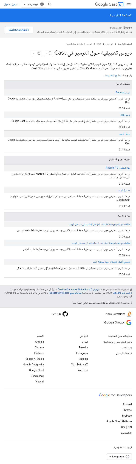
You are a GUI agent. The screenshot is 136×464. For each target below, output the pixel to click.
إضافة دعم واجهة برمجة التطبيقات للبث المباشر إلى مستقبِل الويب (101, 243)
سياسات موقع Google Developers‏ (65, 293)
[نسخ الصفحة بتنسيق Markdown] (39, 53)
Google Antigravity (33, 364)
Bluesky (83, 347)
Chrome (39, 347)
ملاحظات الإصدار (124, 353)
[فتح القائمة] (128, 4)
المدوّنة (84, 341)
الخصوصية (119, 447)
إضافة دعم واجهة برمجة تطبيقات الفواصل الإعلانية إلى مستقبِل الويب (99, 224)
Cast (113, 4)
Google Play (37, 375)
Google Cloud (36, 370)
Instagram (82, 353)
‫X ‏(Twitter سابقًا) (79, 364)
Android (39, 341)
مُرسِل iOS (125, 114)
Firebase (39, 353)
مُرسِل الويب (124, 133)
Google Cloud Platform (119, 421)
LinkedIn (83, 358)
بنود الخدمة (126, 347)
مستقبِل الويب (124, 190)
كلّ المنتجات (126, 432)
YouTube (83, 370)
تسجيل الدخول (11, 4)
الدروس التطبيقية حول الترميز (79, 44)
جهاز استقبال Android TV (118, 167)
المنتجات (109, 44)
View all (39, 381)
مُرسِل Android (123, 92)
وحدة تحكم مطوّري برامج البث (118, 341)
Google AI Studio (35, 358)
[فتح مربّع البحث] (50, 4)
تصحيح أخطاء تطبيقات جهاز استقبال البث (111, 261)
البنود (129, 447)
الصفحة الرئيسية (121, 15)
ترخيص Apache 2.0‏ (122, 293)
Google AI (126, 427)
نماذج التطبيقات (112, 75)
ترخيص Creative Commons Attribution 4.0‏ (78, 289)
